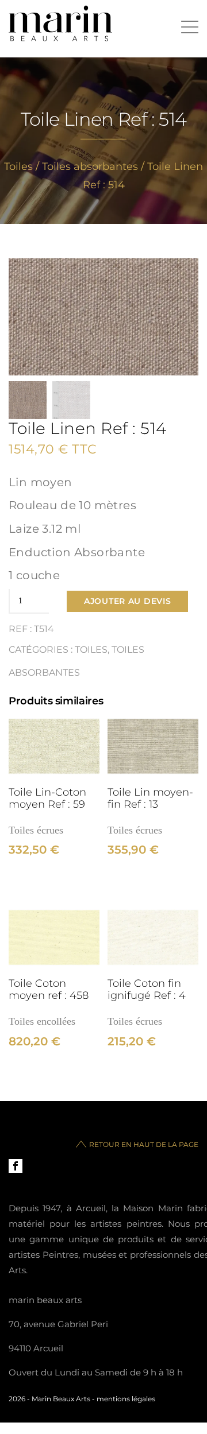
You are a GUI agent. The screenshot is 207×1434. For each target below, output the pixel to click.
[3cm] (54, 746)
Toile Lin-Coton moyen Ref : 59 (47, 798)
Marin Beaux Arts (61, 1398)
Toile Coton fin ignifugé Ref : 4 (147, 989)
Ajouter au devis (127, 601)
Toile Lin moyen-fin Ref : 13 (150, 798)
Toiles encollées (42, 1021)
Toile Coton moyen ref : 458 (49, 989)
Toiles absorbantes (90, 166)
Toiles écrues (36, 830)
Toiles (18, 166)
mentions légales (126, 1398)
